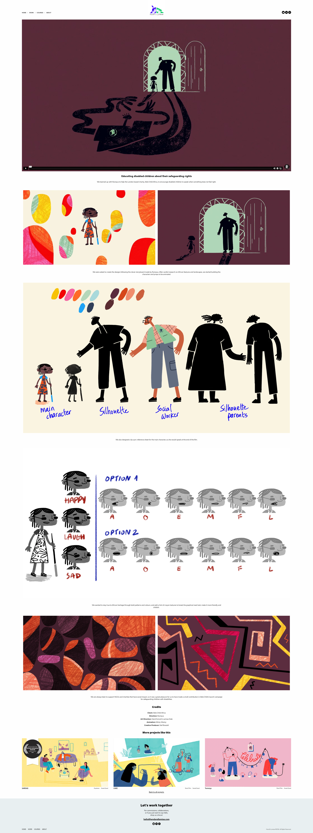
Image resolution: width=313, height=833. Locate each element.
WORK (31, 12)
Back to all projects (156, 792)
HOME (24, 12)
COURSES (40, 12)
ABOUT (48, 12)
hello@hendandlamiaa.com (156, 819)
